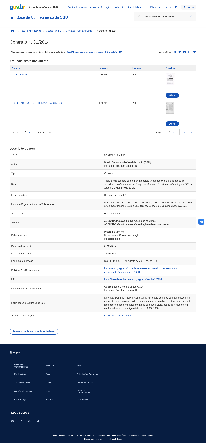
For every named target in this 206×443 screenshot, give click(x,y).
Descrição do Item (23, 148)
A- (171, 7)
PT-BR (153, 7)
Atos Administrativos (31, 30)
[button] (188, 7)
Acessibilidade (134, 7)
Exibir (15, 132)
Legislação (119, 7)
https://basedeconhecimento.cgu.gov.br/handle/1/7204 (94, 52)
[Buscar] (191, 16)
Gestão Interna (53, 30)
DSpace (118, 439)
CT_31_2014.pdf (20, 74)
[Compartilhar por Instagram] (29, 421)
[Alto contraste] (175, 7)
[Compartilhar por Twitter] (38, 421)
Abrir (172, 95)
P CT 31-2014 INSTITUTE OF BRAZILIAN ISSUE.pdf (37, 103)
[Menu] (12, 17)
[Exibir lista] (29, 132)
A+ (167, 7)
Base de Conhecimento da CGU (42, 17)
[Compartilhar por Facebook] (21, 421)
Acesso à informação (100, 7)
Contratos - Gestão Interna (79, 30)
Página (159, 132)
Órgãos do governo (77, 7)
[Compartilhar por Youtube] (13, 421)
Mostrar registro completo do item (34, 331)
